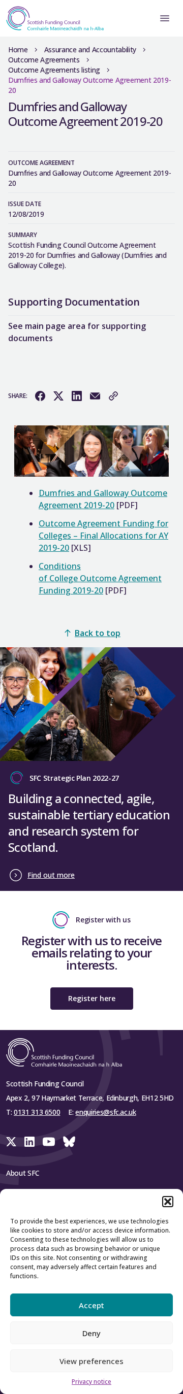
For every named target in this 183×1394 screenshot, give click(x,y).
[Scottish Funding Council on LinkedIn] (29, 1142)
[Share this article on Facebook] (40, 396)
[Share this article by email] (95, 396)
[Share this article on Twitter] (58, 396)
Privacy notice (91, 1381)
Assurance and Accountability (90, 49)
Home (18, 49)
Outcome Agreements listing (54, 70)
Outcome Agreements (44, 59)
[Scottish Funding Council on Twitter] (11, 1142)
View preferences (91, 1361)
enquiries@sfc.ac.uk (105, 1112)
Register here (91, 998)
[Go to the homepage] (52, 18)
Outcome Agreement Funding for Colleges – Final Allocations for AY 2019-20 (103, 535)
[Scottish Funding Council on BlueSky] (69, 1142)
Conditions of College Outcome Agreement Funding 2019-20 (100, 578)
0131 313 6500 (37, 1112)
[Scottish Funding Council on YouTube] (49, 1142)
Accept (91, 1305)
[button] (168, 1202)
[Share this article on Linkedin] (77, 396)
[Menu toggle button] (164, 18)
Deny (91, 1333)
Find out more (51, 875)
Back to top (97, 633)
